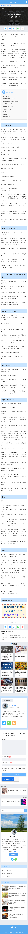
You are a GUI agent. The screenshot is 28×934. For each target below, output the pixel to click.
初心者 (16, 637)
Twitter (4, 725)
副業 (12, 637)
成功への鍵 (5, 876)
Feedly (9, 725)
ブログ (24, 637)
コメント (4, 739)
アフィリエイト (5, 635)
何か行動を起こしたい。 (8, 106)
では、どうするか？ (7, 109)
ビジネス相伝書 (7, 873)
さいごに (5, 114)
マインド (13, 635)
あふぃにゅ (14, 2)
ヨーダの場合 (6, 96)
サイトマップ (10, 930)
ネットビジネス (5, 637)
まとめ (4, 111)
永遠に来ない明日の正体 (8, 98)
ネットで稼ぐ (11, 631)
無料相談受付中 (6, 116)
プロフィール (18, 930)
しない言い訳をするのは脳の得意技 (11, 101)
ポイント (4, 639)
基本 (20, 637)
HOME (15, 927)
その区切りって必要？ (8, 104)
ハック (18, 635)
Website (14, 725)
